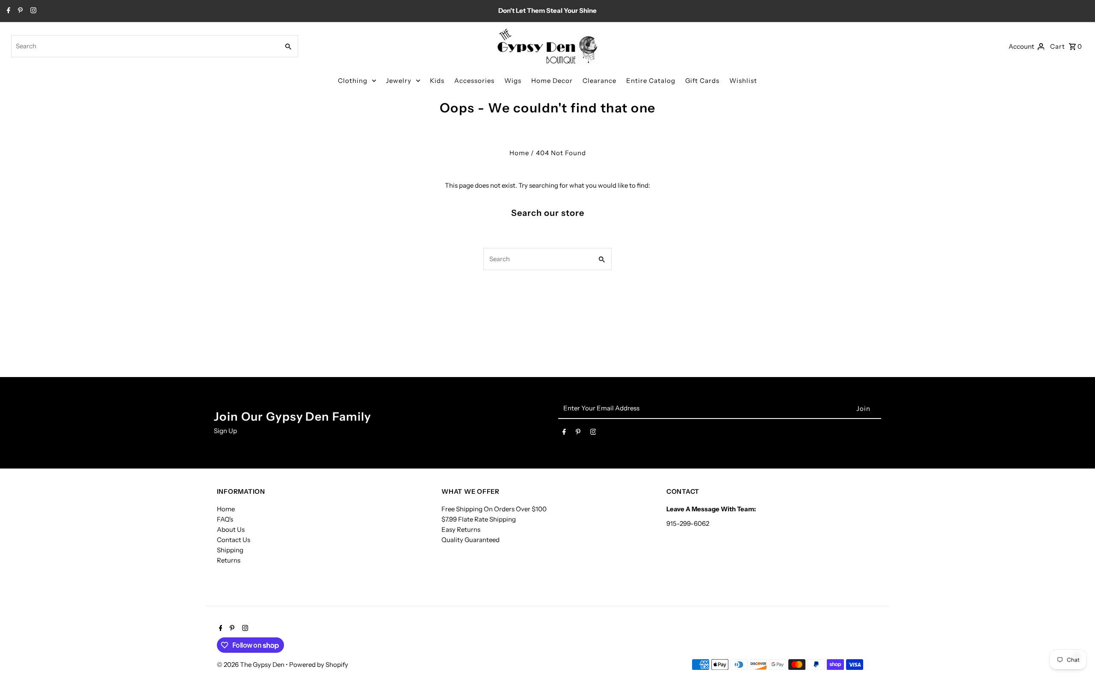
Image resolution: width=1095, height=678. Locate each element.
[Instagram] (32, 11)
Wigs (512, 81)
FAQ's (225, 519)
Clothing (352, 81)
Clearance (599, 81)
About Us (231, 529)
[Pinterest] (19, 11)
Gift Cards (702, 81)
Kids (437, 81)
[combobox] (145, 46)
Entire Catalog (650, 81)
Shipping (230, 550)
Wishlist (743, 81)
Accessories (474, 81)
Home (519, 153)
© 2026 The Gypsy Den (251, 664)
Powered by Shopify (318, 664)
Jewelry (398, 81)
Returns (228, 560)
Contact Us (233, 540)
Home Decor (552, 81)
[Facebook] (7, 11)
